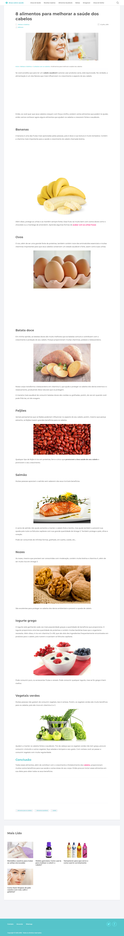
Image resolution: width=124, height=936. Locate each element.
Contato (10, 924)
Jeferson (20, 27)
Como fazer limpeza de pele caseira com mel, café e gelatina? (19, 890)
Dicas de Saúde (35, 3)
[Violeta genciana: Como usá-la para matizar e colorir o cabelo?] (48, 850)
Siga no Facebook (114, 924)
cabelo (54, 810)
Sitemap (29, 924)
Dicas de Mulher (98, 3)
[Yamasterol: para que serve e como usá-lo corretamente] (77, 850)
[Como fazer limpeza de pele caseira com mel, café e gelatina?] (20, 877)
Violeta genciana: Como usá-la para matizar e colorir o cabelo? (48, 863)
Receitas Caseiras (49, 3)
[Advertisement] (62, 95)
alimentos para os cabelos (25, 810)
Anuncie (20, 924)
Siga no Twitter (108, 924)
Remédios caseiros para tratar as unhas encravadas (20, 862)
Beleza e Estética (23, 24)
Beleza (77, 3)
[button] (118, 2)
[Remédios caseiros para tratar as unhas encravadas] (20, 850)
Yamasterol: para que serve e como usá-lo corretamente (76, 862)
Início (17, 66)
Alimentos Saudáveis (65, 3)
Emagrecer (86, 3)
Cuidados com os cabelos (41, 66)
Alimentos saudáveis (42, 810)
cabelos (87, 765)
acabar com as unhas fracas (84, 225)
